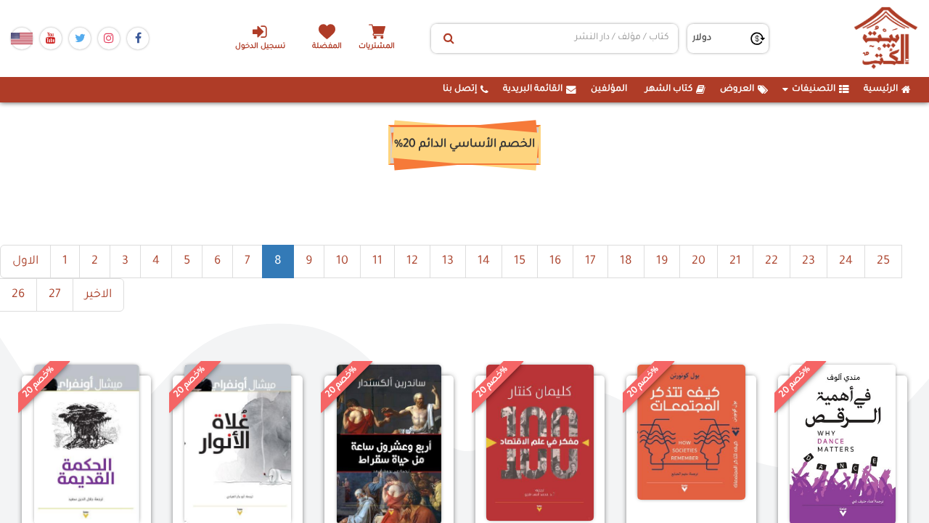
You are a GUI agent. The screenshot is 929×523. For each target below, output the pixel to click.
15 (519, 261)
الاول (25, 261)
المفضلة (327, 47)
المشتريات (377, 47)
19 (662, 261)
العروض (737, 89)
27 (55, 294)
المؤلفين (609, 89)
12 (412, 261)
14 (484, 261)
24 (846, 261)
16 (555, 261)
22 (771, 261)
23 (808, 261)
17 (590, 261)
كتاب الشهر (668, 89)
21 (735, 261)
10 (342, 261)
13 (448, 261)
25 (883, 261)
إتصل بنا (460, 89)
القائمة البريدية (532, 89)
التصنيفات (813, 89)
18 (626, 261)
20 (698, 261)
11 (377, 261)
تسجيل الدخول (260, 47)
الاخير (98, 294)
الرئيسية (881, 89)
